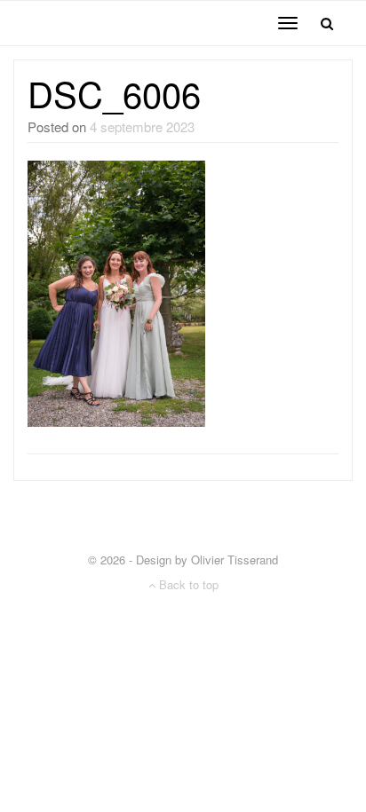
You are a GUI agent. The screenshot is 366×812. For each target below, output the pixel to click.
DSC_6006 (114, 92)
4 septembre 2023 (142, 126)
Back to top (187, 584)
